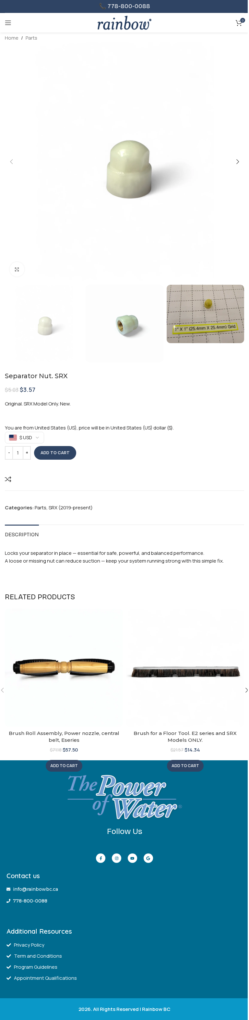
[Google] (148, 858)
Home (11, 37)
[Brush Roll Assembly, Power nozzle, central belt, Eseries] (64, 668)
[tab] (22, 534)
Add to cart (55, 452)
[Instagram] (116, 858)
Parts (31, 37)
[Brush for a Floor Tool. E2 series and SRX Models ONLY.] (185, 668)
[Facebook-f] (100, 858)
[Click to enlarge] (17, 269)
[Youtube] (132, 858)
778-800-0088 (129, 6)
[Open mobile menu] (8, 22)
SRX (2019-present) (71, 507)
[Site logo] (124, 22)
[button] (11, 161)
